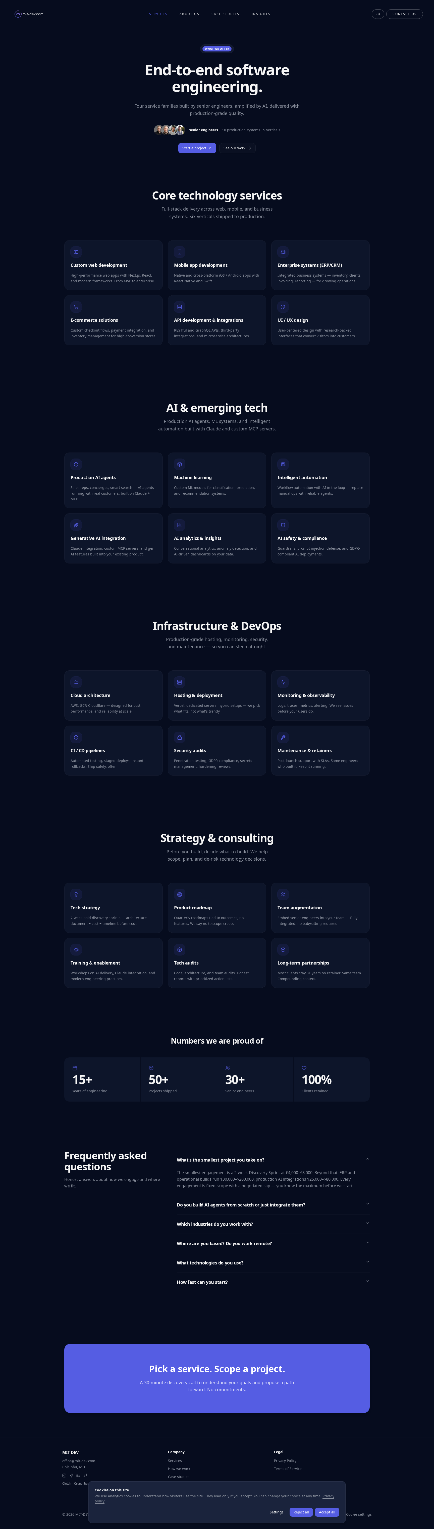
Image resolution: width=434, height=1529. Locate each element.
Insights (261, 14)
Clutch (66, 1484)
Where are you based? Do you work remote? (224, 1243)
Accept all (327, 1512)
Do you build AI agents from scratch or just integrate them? (241, 1205)
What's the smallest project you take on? (220, 1160)
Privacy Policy (285, 1460)
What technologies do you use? (210, 1263)
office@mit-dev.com (78, 1460)
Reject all (301, 1512)
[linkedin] (78, 1476)
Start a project (194, 148)
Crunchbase (82, 1484)
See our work (234, 148)
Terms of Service (288, 1468)
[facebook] (71, 1476)
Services (158, 14)
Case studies (225, 14)
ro (378, 14)
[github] (85, 1476)
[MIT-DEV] (29, 14)
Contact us (405, 14)
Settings (277, 1512)
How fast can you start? (202, 1282)
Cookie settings (359, 1514)
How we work (179, 1468)
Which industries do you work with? (215, 1224)
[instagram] (64, 1476)
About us (189, 14)
